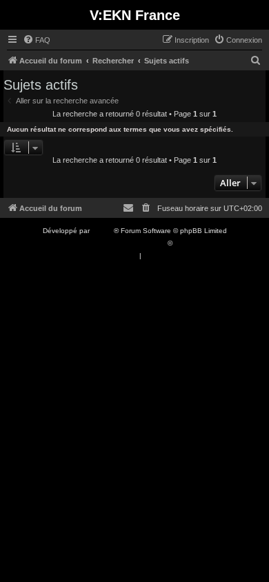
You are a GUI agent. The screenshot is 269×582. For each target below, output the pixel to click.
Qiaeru (185, 243)
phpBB (103, 230)
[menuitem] (36, 40)
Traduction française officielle (119, 243)
